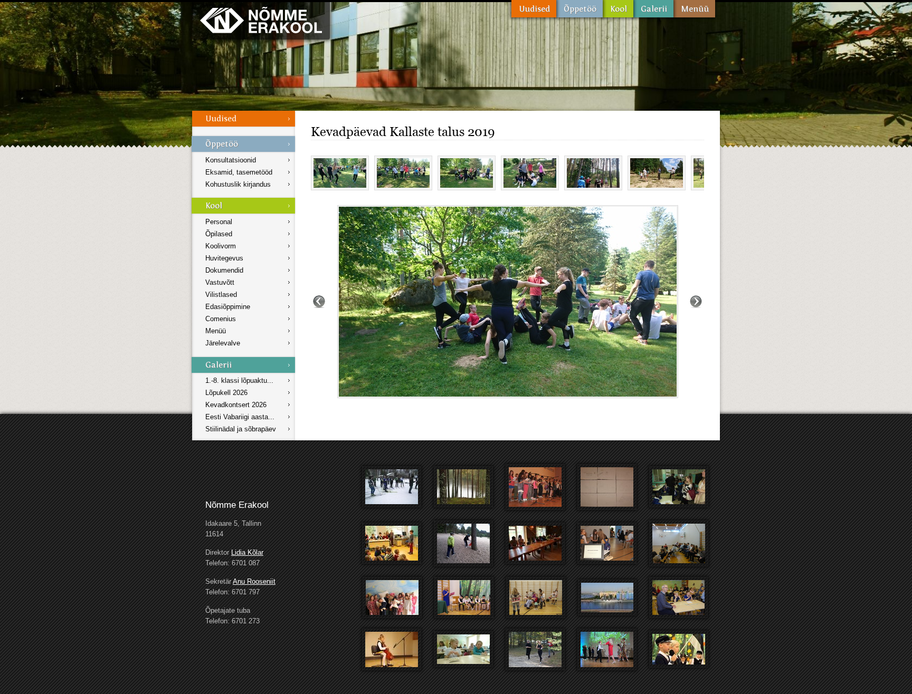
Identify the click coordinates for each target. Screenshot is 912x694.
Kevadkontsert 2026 (236, 405)
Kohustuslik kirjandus (238, 184)
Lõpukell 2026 (226, 393)
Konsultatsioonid (230, 160)
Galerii (653, 8)
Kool (618, 8)
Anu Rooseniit (254, 581)
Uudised (533, 8)
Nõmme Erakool (261, 20)
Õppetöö (579, 8)
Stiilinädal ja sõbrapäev (240, 429)
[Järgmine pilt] (695, 302)
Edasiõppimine (227, 307)
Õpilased (218, 234)
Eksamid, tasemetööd (238, 172)
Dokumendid (224, 270)
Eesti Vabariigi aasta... (239, 417)
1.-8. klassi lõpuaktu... (239, 380)
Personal (218, 222)
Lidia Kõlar (247, 552)
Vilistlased (221, 294)
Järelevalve (222, 343)
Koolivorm (220, 246)
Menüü (694, 8)
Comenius (220, 319)
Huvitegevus (224, 258)
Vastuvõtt (219, 282)
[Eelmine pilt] (319, 302)
